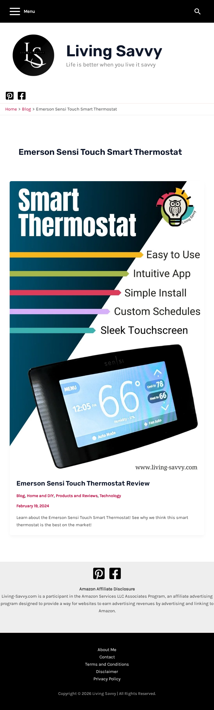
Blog (20, 495)
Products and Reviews (77, 495)
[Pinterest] (9, 95)
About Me (107, 649)
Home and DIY (40, 495)
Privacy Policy (107, 678)
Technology (110, 495)
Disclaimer (107, 671)
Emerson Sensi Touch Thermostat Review (83, 483)
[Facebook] (21, 95)
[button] (197, 12)
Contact (107, 656)
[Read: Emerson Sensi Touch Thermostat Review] (107, 326)
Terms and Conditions (107, 664)
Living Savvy (114, 51)
